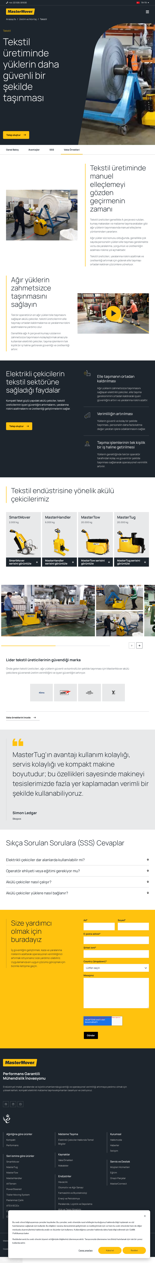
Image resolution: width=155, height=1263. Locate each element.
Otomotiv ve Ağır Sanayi (70, 1187)
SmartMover (12, 1161)
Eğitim (113, 1172)
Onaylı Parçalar (118, 1178)
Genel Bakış (12, 149)
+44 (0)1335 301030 (18, 3)
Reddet (134, 1250)
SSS (51, 149)
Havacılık (63, 1182)
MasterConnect (118, 1183)
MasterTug (12, 1167)
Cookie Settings (11, 1260)
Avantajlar (34, 149)
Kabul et (110, 1250)
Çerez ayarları (86, 1250)
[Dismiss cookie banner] (145, 1216)
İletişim (114, 1150)
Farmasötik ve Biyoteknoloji (72, 1192)
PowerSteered (13, 1189)
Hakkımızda (116, 1139)
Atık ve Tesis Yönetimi (69, 1209)
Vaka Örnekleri (72, 149)
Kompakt (10, 1139)
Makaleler (63, 1165)
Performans (12, 1145)
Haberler (114, 1145)
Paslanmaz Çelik (14, 1200)
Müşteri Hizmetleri (120, 1167)
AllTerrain (11, 1183)
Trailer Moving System (18, 1194)
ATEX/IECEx (12, 1205)
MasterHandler (14, 1178)
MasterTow (12, 1172)
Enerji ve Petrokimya (69, 1198)
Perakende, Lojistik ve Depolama (75, 1204)
